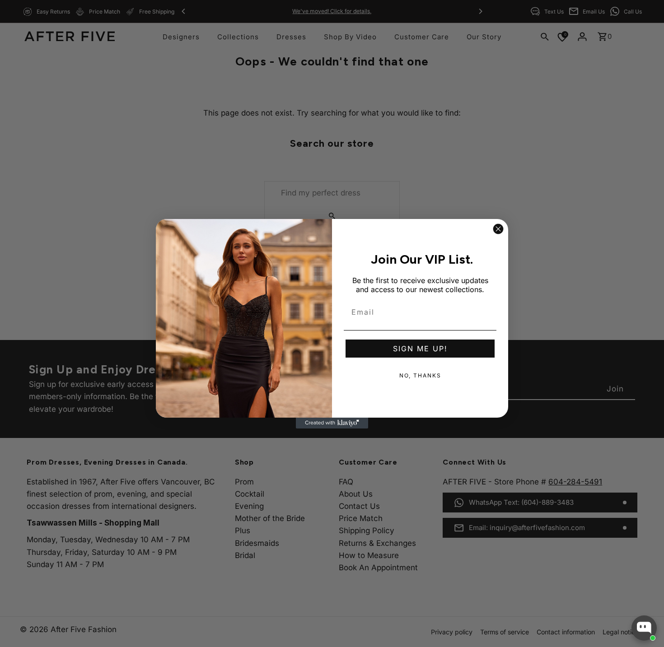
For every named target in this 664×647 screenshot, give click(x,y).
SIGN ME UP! (420, 348)
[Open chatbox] (644, 628)
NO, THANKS (420, 375)
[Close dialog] (498, 228)
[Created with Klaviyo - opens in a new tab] (332, 423)
